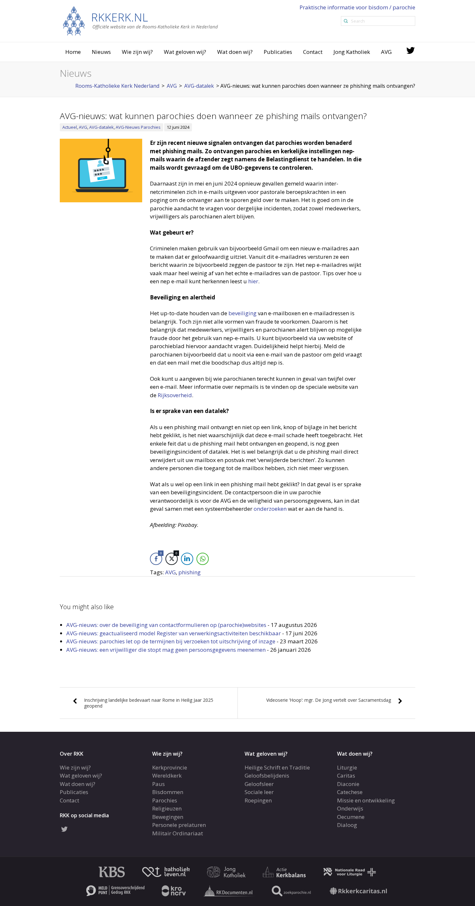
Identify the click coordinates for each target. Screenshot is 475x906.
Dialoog (347, 825)
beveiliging (242, 313)
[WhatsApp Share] (202, 559)
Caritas (346, 775)
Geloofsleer (259, 784)
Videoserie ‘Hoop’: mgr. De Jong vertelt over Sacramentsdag (328, 700)
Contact (312, 51)
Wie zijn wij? (137, 51)
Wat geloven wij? (185, 51)
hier (253, 281)
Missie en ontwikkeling (366, 800)
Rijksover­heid (175, 395)
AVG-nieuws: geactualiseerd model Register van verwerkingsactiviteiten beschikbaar (173, 633)
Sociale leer (259, 792)
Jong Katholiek (351, 51)
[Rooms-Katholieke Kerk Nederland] (140, 20)
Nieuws (101, 51)
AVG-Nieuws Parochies (138, 127)
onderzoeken (270, 508)
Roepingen (258, 800)
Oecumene (350, 816)
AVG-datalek (101, 127)
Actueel (69, 127)
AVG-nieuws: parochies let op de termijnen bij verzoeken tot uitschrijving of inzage (170, 641)
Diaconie (348, 784)
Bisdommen (167, 792)
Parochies (164, 800)
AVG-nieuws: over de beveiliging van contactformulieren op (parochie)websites (166, 625)
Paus (158, 784)
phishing (189, 572)
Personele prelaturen (179, 825)
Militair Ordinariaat (177, 833)
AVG (386, 51)
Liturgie (347, 767)
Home (73, 51)
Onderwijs (350, 808)
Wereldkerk (167, 775)
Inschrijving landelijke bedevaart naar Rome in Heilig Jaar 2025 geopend (148, 703)
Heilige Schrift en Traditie (277, 767)
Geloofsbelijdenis (267, 775)
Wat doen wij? (235, 51)
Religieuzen (167, 808)
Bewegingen (167, 816)
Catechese (350, 792)
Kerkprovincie (169, 767)
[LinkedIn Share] (187, 559)
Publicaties (278, 51)
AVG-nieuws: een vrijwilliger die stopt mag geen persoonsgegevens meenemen (166, 649)
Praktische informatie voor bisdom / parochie (357, 7)
